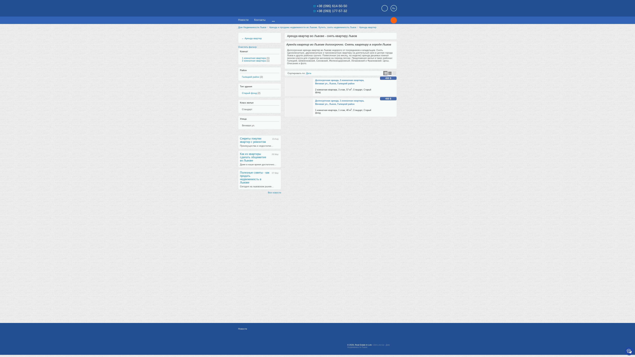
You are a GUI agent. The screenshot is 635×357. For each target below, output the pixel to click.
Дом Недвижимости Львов (252, 27)
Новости (243, 20)
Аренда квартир (367, 27)
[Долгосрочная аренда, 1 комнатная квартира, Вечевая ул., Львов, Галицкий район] (300, 99)
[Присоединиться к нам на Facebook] (361, 330)
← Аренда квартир (252, 38)
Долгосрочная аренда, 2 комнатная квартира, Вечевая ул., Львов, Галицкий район (339, 82)
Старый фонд (249, 93)
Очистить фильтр (247, 47)
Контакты (260, 20)
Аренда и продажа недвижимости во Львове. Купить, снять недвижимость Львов (312, 27)
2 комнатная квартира (254, 60)
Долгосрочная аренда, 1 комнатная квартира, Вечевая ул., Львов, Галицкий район (339, 102)
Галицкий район (250, 77)
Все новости (274, 192)
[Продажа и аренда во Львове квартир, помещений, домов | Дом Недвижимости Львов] (261, 7)
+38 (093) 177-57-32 (332, 11)
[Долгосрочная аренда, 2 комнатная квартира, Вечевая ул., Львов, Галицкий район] (300, 79)
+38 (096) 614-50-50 (332, 6)
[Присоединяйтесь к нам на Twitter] (368, 330)
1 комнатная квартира (254, 58)
